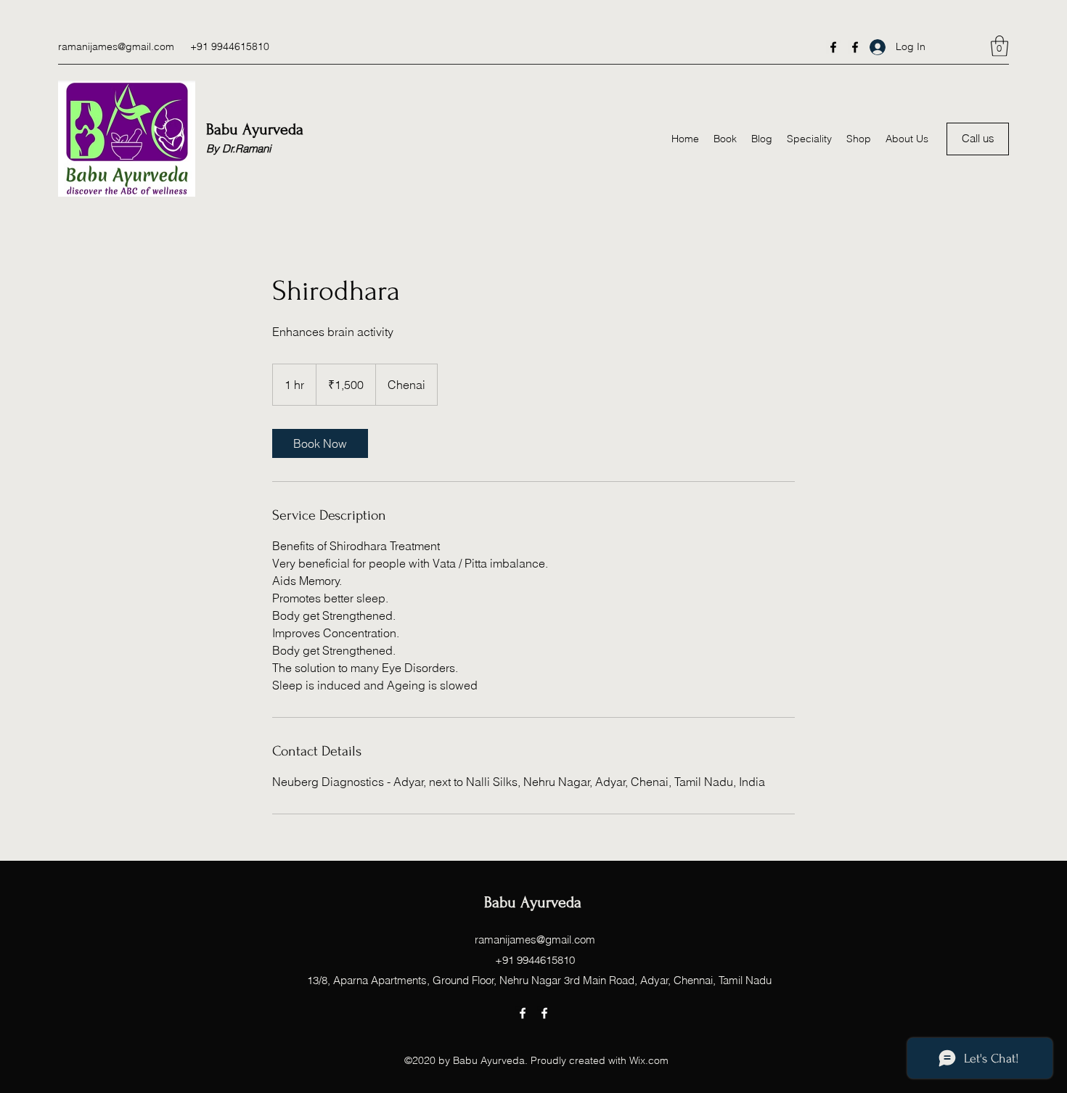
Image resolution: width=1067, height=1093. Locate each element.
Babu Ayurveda (257, 129)
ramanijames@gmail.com (116, 46)
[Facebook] (833, 47)
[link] (320, 443)
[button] (999, 46)
